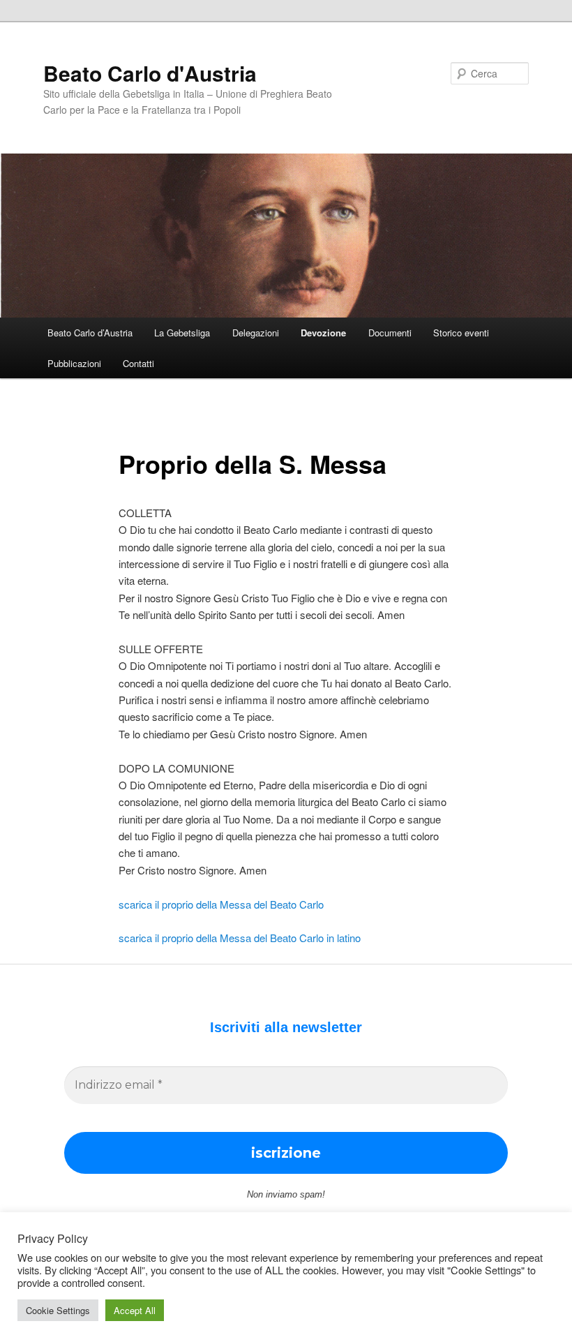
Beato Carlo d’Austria (90, 332)
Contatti (138, 363)
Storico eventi (461, 332)
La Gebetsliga (182, 332)
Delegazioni (255, 332)
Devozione (323, 332)
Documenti (390, 332)
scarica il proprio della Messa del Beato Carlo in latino (240, 937)
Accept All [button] (135, 1310)
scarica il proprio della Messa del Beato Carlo (221, 904)
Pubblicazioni (74, 363)
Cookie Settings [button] (58, 1310)
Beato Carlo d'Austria (150, 73)
